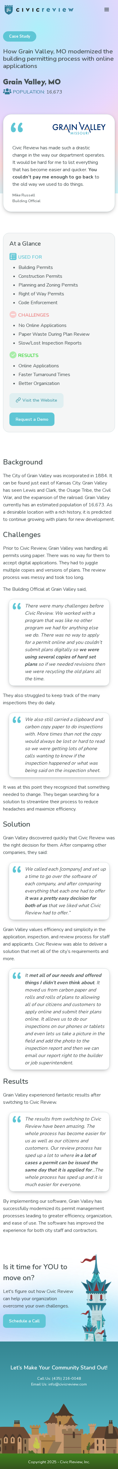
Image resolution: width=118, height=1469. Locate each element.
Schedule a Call (24, 1321)
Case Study (19, 36)
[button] (106, 9)
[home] (39, 10)
